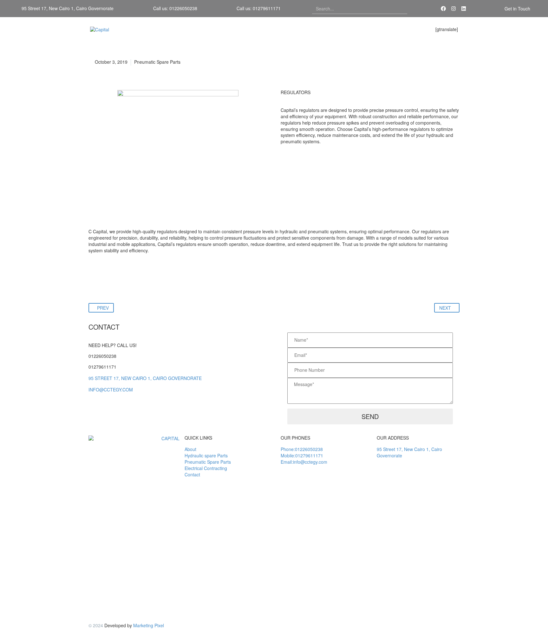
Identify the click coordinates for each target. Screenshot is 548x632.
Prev (103, 308)
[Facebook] (443, 8)
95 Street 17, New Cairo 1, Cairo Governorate (145, 378)
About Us (353, 29)
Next (445, 308)
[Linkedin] (464, 8)
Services (382, 29)
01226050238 (102, 356)
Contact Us (413, 29)
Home (326, 29)
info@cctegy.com (110, 389)
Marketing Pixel (148, 625)
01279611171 (102, 367)
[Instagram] (453, 8)
